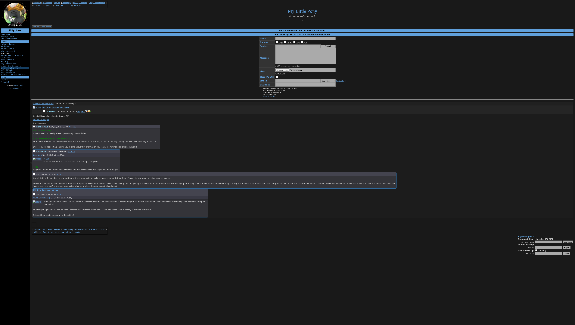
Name (263, 38)
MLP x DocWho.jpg (41, 198)
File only (542, 251)
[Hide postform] (302, 21)
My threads (5, 46)
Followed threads (8, 44)
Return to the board (42, 27)
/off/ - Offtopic (7, 70)
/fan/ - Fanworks (7, 60)
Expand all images (41, 120)
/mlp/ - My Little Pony (10, 68)
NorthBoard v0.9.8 (15, 88)
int (52, 5)
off (67, 5)
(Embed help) (341, 81)
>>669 (46, 159)
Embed (263, 81)
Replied (57, 3)
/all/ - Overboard (8, 51)
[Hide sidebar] (31, 163)
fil (48, 5)
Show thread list (269, 96)
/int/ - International (8, 64)
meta (57, 5)
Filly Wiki (4, 80)
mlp (62, 5)
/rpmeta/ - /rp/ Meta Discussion (14, 74)
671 (62, 174)
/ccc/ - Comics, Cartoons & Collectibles (12, 56)
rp (71, 5)
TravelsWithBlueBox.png (43, 104)
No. (78, 112)
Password (530, 254)
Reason (531, 248)
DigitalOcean (19, 85)
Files (262, 71)
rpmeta (77, 5)
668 (83, 112)
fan (44, 5)
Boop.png (37, 155)
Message (264, 58)
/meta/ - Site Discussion (11, 66)
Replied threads (7, 48)
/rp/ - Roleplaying (8, 72)
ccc (39, 5)
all (34, 5)
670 (73, 152)
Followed (37, 3)
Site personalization (9, 39)
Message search (7, 36)
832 (62, 194)
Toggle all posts (526, 236)
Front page (5, 34)
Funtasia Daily (6, 82)
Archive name (528, 242)
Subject (264, 46)
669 (74, 127)
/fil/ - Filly (4, 62)
